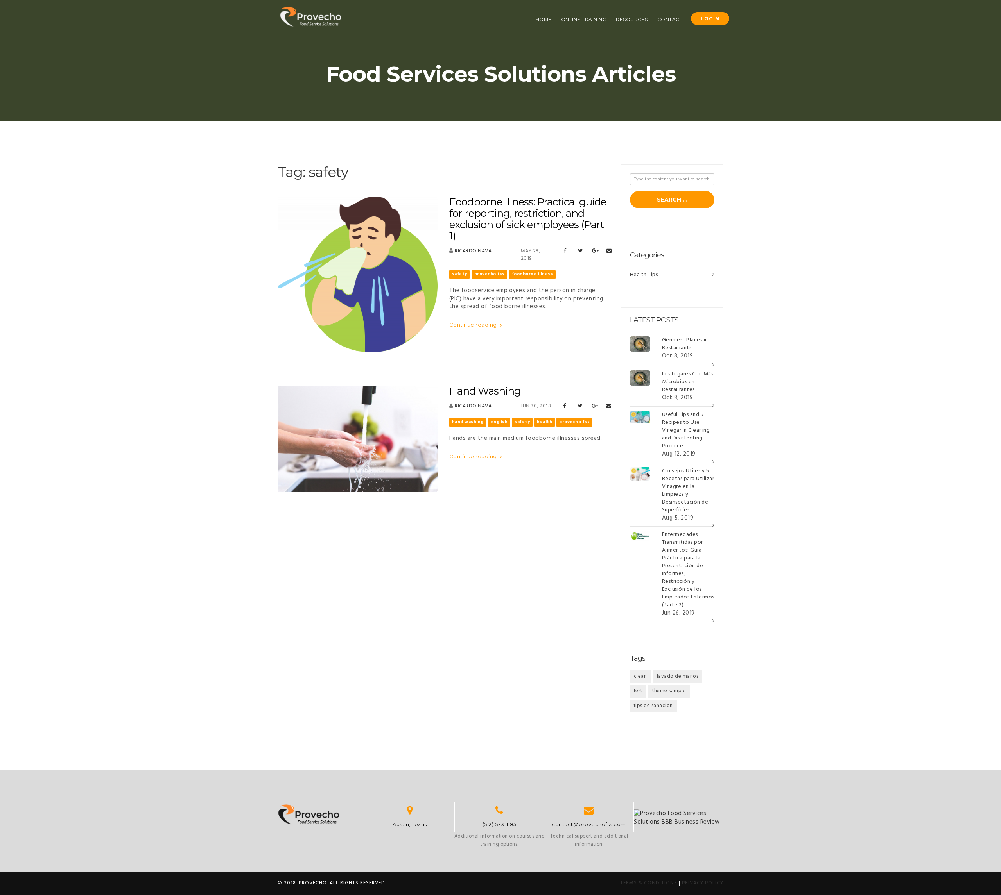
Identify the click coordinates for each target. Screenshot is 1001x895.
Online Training (584, 19)
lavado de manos (678, 676)
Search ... (672, 199)
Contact (670, 19)
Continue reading (474, 325)
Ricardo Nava (473, 251)
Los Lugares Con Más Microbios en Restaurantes (688, 382)
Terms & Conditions (648, 883)
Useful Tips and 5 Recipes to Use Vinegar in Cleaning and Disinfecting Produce (686, 430)
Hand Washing (485, 391)
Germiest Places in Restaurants (685, 344)
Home (544, 19)
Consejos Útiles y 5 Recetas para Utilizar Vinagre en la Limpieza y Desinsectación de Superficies (688, 490)
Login (710, 18)
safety (459, 274)
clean (640, 676)
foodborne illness (532, 274)
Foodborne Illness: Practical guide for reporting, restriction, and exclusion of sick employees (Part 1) (527, 219)
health (544, 421)
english (499, 421)
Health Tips (644, 274)
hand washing (468, 421)
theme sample (669, 691)
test (638, 691)
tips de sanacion (653, 706)
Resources (632, 19)
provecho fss (489, 274)
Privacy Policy (702, 883)
